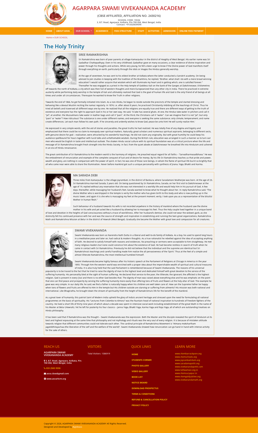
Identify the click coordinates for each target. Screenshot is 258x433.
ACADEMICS (102, 30)
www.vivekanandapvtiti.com (189, 366)
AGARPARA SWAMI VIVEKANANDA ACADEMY (129, 8)
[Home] (55, 13)
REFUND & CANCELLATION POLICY (149, 399)
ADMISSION (169, 30)
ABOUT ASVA (63, 30)
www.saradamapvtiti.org (187, 363)
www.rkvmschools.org (186, 356)
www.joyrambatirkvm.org (187, 360)
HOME (49, 30)
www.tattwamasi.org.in (186, 370)
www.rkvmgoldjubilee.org (188, 376)
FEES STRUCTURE (123, 30)
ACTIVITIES (153, 30)
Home (49, 37)
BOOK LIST (137, 377)
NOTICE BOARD (139, 382)
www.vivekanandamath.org (188, 379)
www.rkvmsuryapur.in (186, 373)
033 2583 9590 (53, 368)
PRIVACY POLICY (140, 405)
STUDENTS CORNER (142, 360)
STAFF (141, 30)
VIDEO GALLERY (140, 371)
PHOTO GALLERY (140, 365)
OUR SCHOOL (83, 30)
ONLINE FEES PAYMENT (191, 30)
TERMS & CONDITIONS (143, 393)
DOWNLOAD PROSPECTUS (145, 388)
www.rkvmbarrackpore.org (188, 353)
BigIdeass (77, 426)
